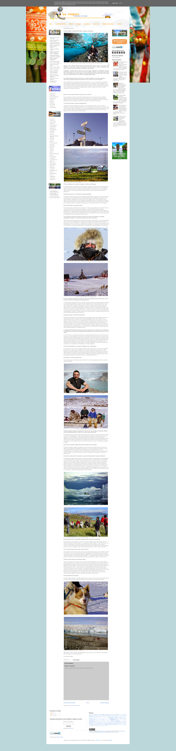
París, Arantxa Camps (54, 196)
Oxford (71, 24)
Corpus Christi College (104, 716)
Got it (120, 3)
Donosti (51, 138)
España (51, 95)
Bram (51, 155)
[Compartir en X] (76, 660)
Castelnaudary (53, 159)
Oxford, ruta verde (53, 74)
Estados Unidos (53, 96)
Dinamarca (52, 98)
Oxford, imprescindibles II (55, 63)
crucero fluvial (113, 724)
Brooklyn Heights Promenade (97, 715)
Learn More (115, 3)
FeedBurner (71, 728)
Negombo (52, 146)
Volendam (52, 179)
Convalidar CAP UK (61, 24)
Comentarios (54, 715)
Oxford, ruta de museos (54, 68)
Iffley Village (52, 164)
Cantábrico (115, 715)
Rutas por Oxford (121, 722)
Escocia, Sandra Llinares (55, 197)
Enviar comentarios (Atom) (74, 705)
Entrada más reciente (69, 702)
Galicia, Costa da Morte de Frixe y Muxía (54, 41)
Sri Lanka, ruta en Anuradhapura (53, 81)
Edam (51, 161)
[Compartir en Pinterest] (78, 660)
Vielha (51, 139)
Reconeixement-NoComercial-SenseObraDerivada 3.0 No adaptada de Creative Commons (107, 732)
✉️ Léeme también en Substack (119, 41)
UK (118, 723)
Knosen (51, 165)
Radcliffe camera (112, 722)
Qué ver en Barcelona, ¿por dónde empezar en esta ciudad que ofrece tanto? (122, 85)
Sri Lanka (78, 24)
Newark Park (109, 721)
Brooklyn (90, 715)
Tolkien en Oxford (108, 723)
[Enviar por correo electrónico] (73, 660)
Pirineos (95, 722)
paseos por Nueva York (120, 724)
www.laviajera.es (102, 731)
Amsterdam (52, 126)
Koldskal (51, 167)
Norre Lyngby (52, 173)
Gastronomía (92, 719)
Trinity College (115, 723)
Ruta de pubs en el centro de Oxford (122, 106)
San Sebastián (53, 125)
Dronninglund (52, 129)
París (51, 174)
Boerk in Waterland (53, 153)
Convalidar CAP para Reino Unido (123, 62)
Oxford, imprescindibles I (55, 61)
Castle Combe (53, 142)
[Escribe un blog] (74, 660)
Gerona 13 (52, 162)
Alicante (51, 123)
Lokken (51, 144)
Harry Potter (98, 719)
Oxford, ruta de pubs (54, 70)
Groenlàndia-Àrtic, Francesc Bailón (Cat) (54, 194)
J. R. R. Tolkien (123, 719)
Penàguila (52, 176)
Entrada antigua (104, 702)
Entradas (53, 713)
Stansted (99, 723)
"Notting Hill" (91, 714)
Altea (51, 141)
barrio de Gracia (95, 724)
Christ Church (97, 716)
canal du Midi (107, 724)
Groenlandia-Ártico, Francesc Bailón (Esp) (54, 192)
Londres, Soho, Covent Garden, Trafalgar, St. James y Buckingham (54, 52)
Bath (51, 152)
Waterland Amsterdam (108, 24)
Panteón (121, 721)
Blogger (110, 740)
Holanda (51, 102)
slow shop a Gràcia (104, 725)
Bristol (51, 134)
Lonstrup (51, 168)
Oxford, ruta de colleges (54, 67)
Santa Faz (52, 177)
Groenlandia (52, 107)
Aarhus (51, 132)
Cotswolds (116, 716)
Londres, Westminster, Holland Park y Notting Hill (55, 56)
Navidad (105, 721)
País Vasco (91, 722)
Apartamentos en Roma (110, 714)
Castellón (52, 158)
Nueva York (96, 24)
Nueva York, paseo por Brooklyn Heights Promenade (54, 58)
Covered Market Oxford (122, 716)
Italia (51, 101)
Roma (51, 147)
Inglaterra (52, 93)
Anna (69, 659)
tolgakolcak (97, 740)
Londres (119, 24)
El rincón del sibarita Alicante (102, 718)
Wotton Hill (122, 723)
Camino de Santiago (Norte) (108, 715)
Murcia (51, 171)
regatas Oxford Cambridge (97, 725)
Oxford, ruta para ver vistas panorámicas (54, 72)
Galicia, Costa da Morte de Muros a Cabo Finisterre (54, 46)
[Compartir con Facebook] (77, 660)
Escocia (51, 105)
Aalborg (51, 131)
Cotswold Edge (111, 716)
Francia (51, 99)
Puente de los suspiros (105, 722)
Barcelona (87, 24)
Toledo (51, 149)
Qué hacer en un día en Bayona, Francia (123, 72)
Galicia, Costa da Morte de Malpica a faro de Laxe (55, 43)
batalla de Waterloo (102, 724)
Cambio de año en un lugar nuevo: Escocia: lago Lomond (122, 118)
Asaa (51, 150)
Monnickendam (53, 170)
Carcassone (52, 156)
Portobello (99, 722)
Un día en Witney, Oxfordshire (122, 96)
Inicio (50, 24)
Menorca (95, 721)
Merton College (99, 721)
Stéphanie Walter (59, 737)
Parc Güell (124, 721)
